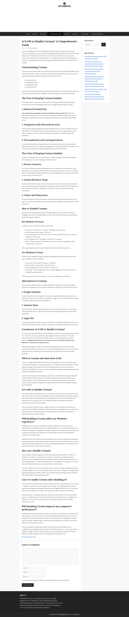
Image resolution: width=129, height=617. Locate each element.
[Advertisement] (64, 20)
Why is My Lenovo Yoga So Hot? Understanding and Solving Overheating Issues (94, 71)
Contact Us (75, 34)
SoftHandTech (62, 614)
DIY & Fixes (43, 34)
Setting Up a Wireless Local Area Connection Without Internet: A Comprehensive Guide (94, 79)
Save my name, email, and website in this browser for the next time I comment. (46, 580)
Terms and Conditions (97, 34)
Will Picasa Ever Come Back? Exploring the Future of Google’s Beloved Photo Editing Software (94, 64)
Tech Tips (34, 34)
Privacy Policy (85, 34)
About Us (67, 34)
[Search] (103, 44)
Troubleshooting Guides (55, 34)
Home (27, 34)
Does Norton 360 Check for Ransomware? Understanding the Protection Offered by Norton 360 (94, 97)
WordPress (77, 614)
